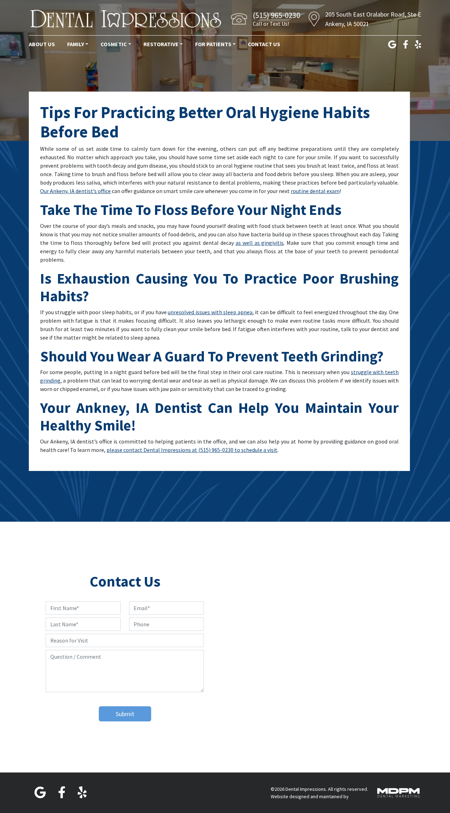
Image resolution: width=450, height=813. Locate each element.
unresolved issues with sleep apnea (210, 312)
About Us (42, 44)
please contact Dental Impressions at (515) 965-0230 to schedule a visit (192, 449)
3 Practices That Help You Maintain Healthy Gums (349, 475)
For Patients (213, 44)
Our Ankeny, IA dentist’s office (75, 190)
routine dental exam (315, 190)
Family (75, 44)
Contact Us (264, 44)
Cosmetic (114, 44)
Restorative (161, 44)
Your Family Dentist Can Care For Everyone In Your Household (114, 475)
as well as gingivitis (260, 242)
